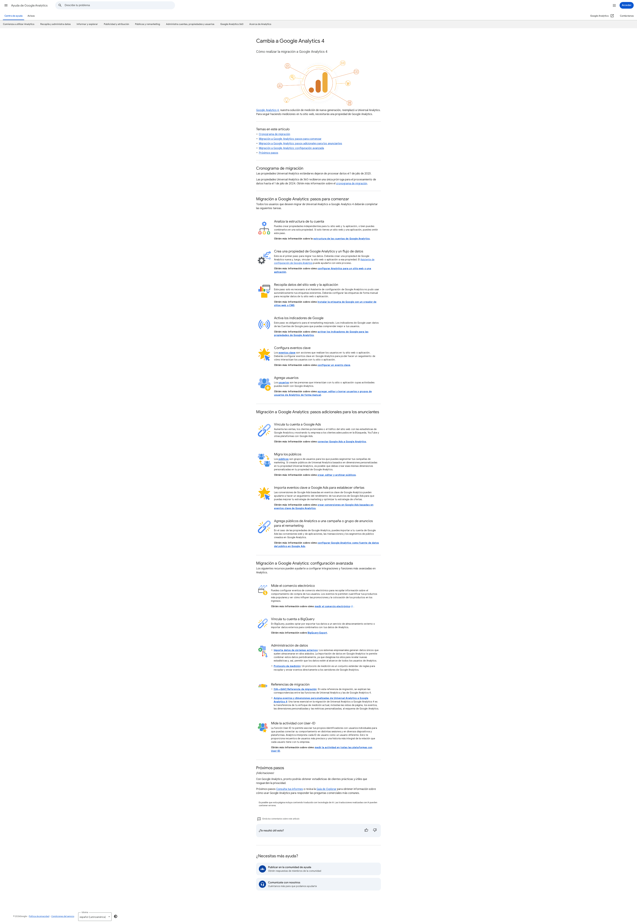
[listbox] (95, 916)
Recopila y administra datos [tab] (55, 24)
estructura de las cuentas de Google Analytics (341, 238)
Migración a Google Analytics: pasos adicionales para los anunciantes (300, 143)
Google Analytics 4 (267, 110)
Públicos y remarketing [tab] (147, 24)
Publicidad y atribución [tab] (116, 24)
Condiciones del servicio (62, 916)
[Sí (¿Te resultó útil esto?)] (366, 830)
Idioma (85, 912)
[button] (6, 5)
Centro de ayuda (13, 15)
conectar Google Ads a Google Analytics (342, 441)
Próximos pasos (268, 152)
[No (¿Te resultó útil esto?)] (375, 830)
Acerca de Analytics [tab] (260, 24)
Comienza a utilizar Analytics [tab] (18, 24)
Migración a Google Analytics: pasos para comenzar (290, 139)
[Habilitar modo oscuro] (116, 916)
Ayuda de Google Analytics (29, 5)
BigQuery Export (317, 632)
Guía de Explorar (326, 789)
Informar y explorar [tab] (87, 24)
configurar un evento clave (334, 365)
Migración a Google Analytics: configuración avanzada (291, 148)
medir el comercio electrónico (332, 606)
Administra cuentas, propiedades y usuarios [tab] (190, 24)
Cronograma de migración (274, 134)
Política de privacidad (39, 916)
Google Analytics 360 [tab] (231, 24)
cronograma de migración (351, 183)
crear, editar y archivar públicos (337, 474)
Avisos (31, 15)
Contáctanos (627, 15)
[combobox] (120, 5)
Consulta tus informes (289, 789)
